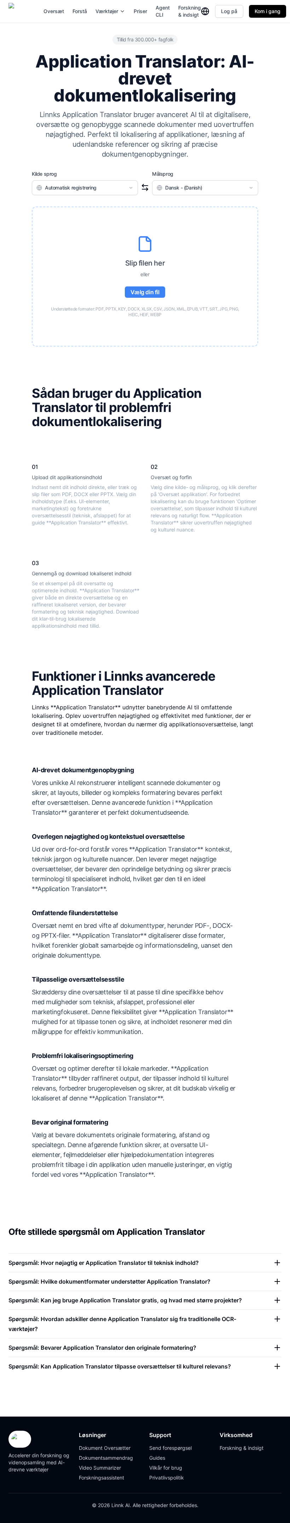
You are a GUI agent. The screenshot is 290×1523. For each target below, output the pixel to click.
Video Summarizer (100, 1468)
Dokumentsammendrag (106, 1458)
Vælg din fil (144, 292)
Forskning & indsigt (189, 11)
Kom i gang (267, 11)
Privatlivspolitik (166, 1478)
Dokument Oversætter (104, 1448)
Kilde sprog (44, 174)
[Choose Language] (205, 11)
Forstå (79, 11)
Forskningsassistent (101, 1478)
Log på (229, 11)
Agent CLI (163, 11)
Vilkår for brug (165, 1468)
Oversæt (54, 11)
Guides (157, 1458)
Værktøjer (106, 11)
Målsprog (162, 174)
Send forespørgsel (170, 1448)
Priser (140, 11)
